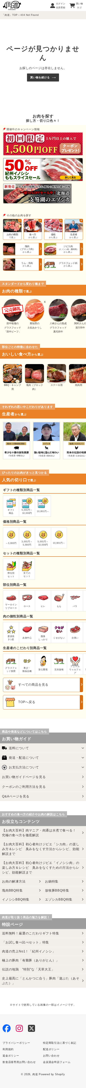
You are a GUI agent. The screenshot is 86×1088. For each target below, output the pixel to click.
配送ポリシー (51, 1049)
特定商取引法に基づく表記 (59, 1042)
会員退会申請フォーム (57, 1062)
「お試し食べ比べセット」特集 (25, 942)
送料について (19, 748)
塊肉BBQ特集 (12, 890)
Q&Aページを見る (15, 796)
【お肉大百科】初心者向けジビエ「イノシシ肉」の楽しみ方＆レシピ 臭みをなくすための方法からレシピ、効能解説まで (40, 867)
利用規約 (8, 1049)
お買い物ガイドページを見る (24, 777)
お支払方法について (24, 767)
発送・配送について (24, 757)
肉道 (35, 1074)
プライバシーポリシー (16, 1042)
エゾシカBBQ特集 (58, 899)
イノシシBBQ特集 (15, 899)
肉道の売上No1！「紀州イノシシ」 (29, 951)
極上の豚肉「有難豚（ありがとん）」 (30, 960)
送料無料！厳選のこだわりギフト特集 (30, 933)
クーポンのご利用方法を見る (24, 786)
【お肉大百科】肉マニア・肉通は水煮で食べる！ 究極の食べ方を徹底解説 (40, 833)
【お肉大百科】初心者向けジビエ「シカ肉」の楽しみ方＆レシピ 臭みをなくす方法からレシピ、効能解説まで (40, 849)
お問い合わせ (51, 1055)
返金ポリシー (11, 1055)
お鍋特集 (51, 881)
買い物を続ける (40, 77)
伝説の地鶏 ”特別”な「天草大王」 (28, 969)
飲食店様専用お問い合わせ (19, 1062)
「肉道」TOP (10, 15)
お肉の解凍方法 (14, 881)
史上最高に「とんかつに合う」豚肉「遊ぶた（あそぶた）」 (40, 981)
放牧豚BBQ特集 (57, 890)
